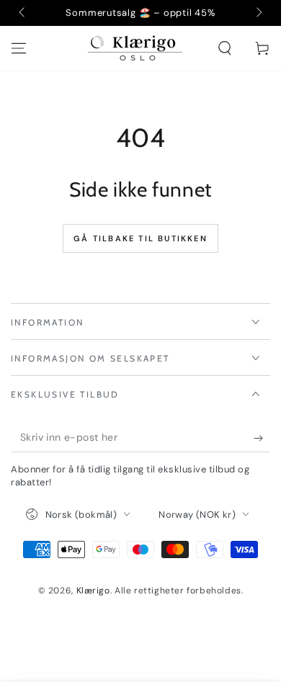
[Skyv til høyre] (258, 13)
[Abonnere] (262, 438)
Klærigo (93, 590)
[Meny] (18, 48)
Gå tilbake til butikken (140, 238)
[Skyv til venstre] (23, 13)
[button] (225, 48)
